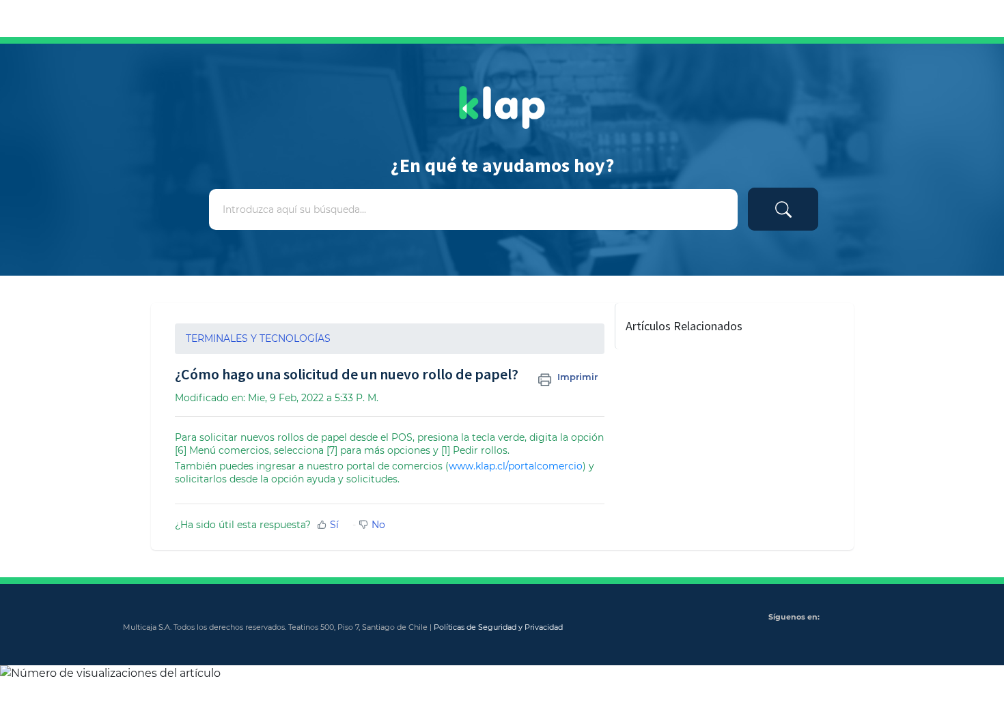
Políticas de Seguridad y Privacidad (498, 627)
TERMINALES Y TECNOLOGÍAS (258, 338)
